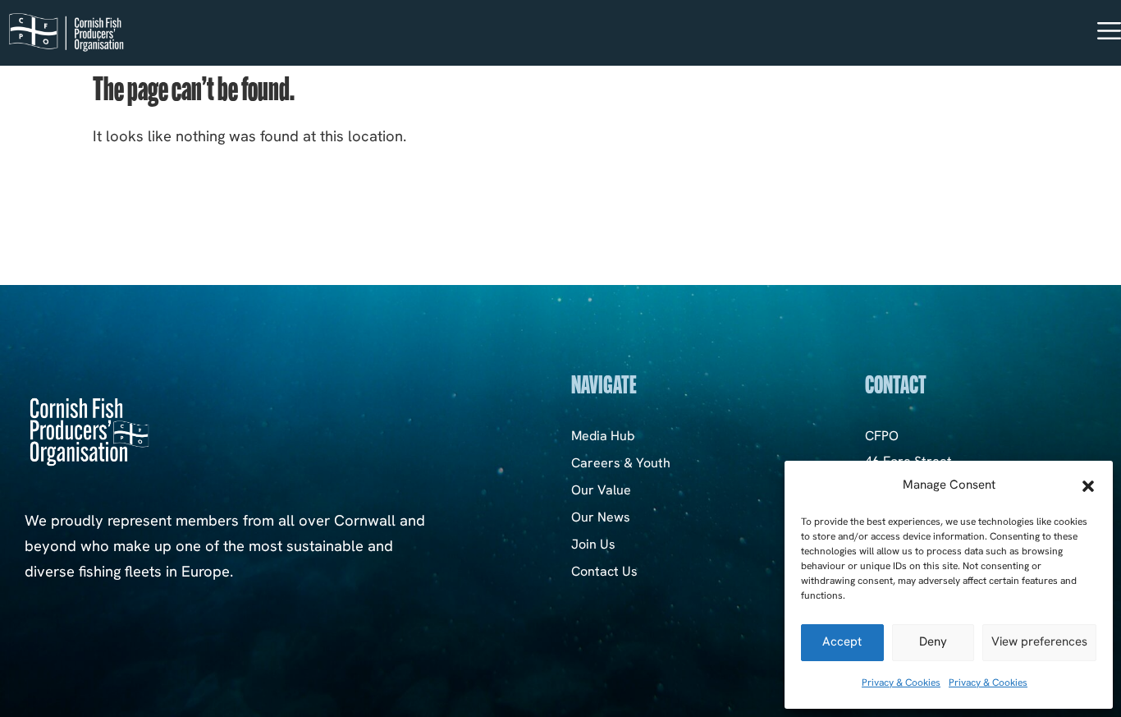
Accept (842, 643)
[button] (1088, 486)
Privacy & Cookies (901, 683)
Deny (933, 643)
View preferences (1039, 643)
